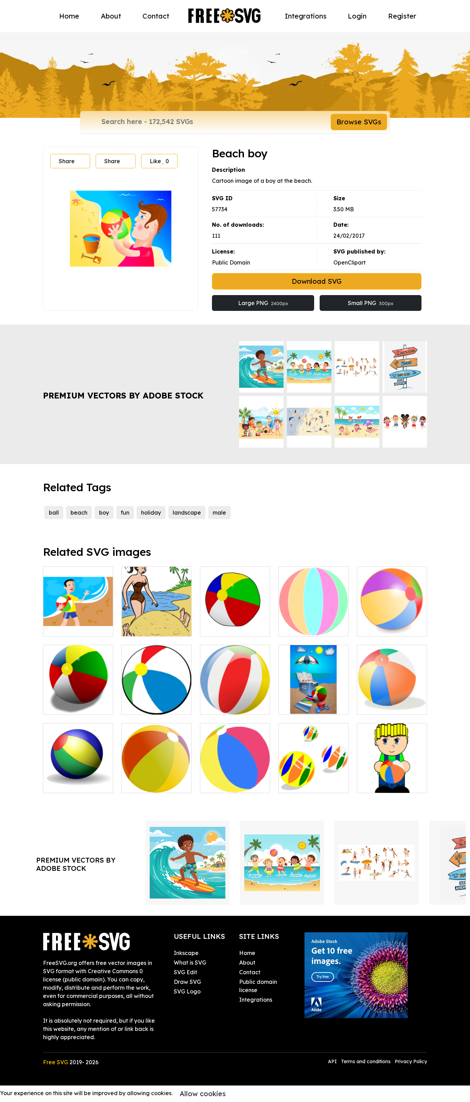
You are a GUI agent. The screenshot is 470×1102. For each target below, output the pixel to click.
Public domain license (258, 985)
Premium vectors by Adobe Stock (123, 395)
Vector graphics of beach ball (391, 622)
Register (402, 16)
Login (357, 16)
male (219, 512)
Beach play (144, 626)
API (333, 1061)
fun (125, 512)
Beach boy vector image (78, 622)
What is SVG (190, 962)
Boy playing (380, 783)
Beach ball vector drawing (156, 701)
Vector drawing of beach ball (235, 622)
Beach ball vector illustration (78, 701)
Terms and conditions (366, 1061)
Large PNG (263, 303)
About (111, 16)
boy (104, 512)
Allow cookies (203, 1093)
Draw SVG (187, 981)
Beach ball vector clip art (78, 779)
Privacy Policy (411, 1061)
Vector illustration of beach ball (313, 622)
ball (54, 512)
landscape (187, 512)
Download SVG (317, 281)
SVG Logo (187, 991)
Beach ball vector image (392, 701)
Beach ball (221, 783)
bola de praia (304, 783)
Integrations (306, 16)
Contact (155, 16)
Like (159, 161)
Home (69, 16)
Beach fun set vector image (313, 701)
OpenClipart (349, 262)
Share (67, 161)
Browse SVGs (359, 121)
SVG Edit (185, 972)
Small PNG (370, 303)
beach (79, 512)
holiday (151, 512)
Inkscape (186, 952)
